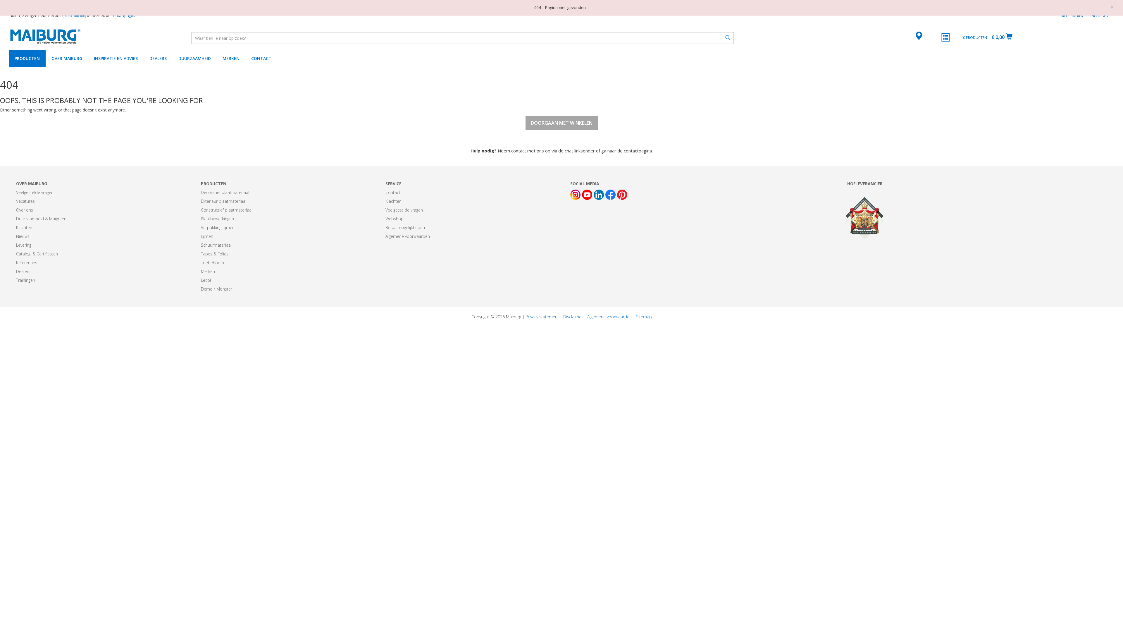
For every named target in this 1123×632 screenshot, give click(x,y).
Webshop (394, 218)
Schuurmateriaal (216, 245)
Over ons (24, 210)
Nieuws (23, 236)
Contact (261, 58)
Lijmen (207, 236)
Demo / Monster (216, 289)
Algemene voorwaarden (407, 236)
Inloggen (1099, 15)
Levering (23, 245)
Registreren (1073, 15)
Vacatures (25, 201)
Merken (231, 58)
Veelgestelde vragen (35, 192)
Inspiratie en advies (116, 58)
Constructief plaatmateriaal (226, 210)
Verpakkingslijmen (218, 227)
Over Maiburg (66, 58)
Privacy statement (542, 317)
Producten (27, 58)
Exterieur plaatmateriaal (223, 201)
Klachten (24, 227)
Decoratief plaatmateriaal (225, 192)
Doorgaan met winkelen (561, 123)
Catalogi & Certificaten (37, 254)
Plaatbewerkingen (217, 218)
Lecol (206, 280)
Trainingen (25, 280)
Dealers (158, 58)
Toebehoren (212, 262)
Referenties (26, 262)
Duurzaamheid (194, 58)
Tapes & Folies (214, 254)
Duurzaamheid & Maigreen (41, 218)
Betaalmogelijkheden (405, 227)
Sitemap (644, 317)
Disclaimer (573, 317)
